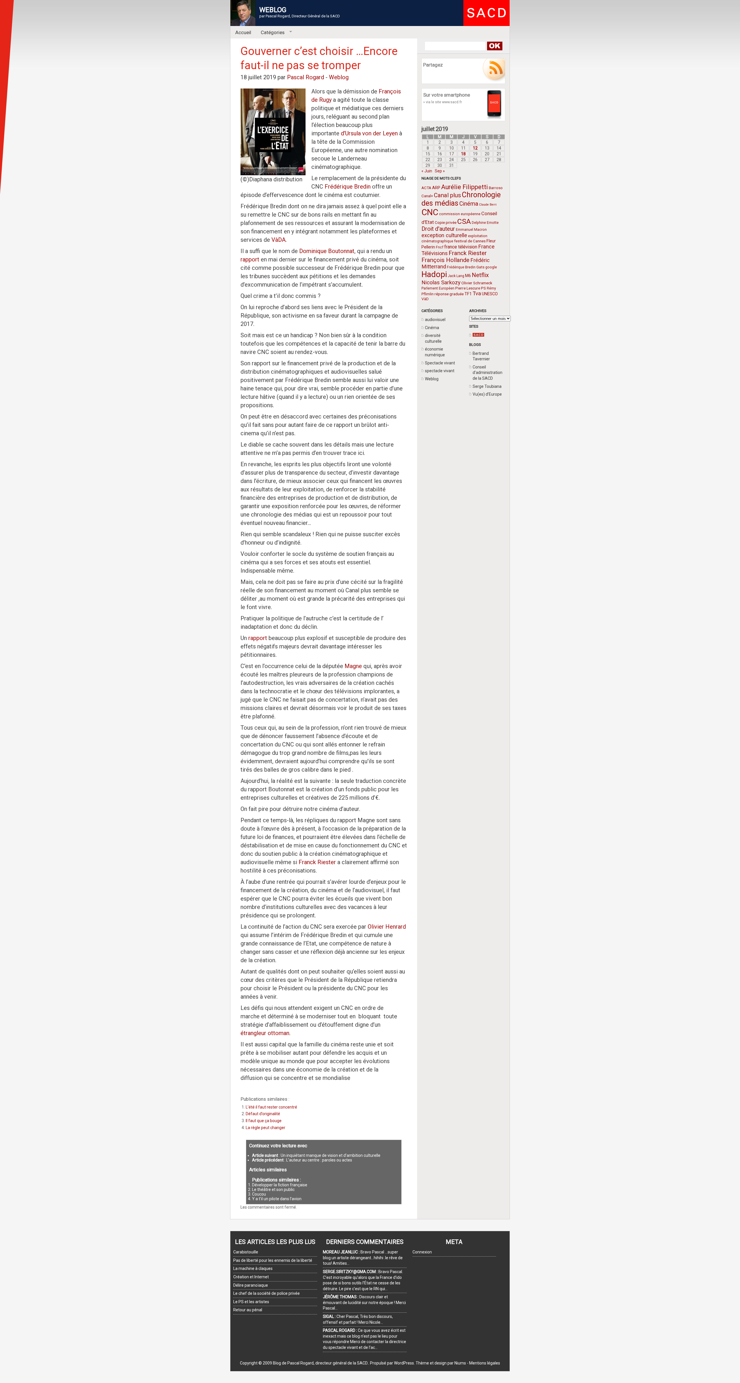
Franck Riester (468, 253)
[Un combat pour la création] (478, 335)
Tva (477, 293)
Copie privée (445, 222)
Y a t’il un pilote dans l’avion (276, 1198)
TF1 (468, 293)
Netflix (480, 275)
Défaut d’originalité (263, 1113)
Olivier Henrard (387, 926)
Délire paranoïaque (250, 1285)
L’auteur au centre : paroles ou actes (319, 1160)
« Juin (426, 171)
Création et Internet (251, 1277)
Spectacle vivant (440, 363)
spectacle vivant (439, 370)
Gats (480, 267)
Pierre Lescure (467, 288)
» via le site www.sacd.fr (442, 102)
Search (494, 46)
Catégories (270, 32)
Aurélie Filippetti (464, 187)
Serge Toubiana (487, 386)
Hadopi (434, 274)
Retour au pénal (247, 1310)
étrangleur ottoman (264, 1033)
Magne (353, 666)
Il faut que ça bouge (264, 1120)
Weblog (432, 379)
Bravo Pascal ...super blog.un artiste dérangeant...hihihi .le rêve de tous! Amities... (363, 1258)
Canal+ (427, 195)
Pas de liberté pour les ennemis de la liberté (272, 1260)
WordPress (404, 1363)
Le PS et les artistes (251, 1301)
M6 (468, 275)
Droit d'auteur (438, 229)
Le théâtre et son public (273, 1189)
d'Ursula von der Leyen (369, 133)
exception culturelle (444, 235)
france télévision (460, 247)
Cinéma (468, 203)
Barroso (496, 187)
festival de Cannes (470, 241)
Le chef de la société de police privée (266, 1293)
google (491, 267)
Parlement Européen (437, 288)
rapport (250, 259)
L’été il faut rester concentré (271, 1107)
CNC (429, 212)
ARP (436, 187)
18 (463, 154)
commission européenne (459, 214)
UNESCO (490, 293)
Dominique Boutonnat (326, 251)
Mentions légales (484, 1363)
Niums (460, 1363)
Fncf (439, 247)
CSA (464, 221)
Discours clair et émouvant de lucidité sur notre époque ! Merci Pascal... (364, 1302)
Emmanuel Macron (471, 230)
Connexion (422, 1252)
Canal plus (447, 195)
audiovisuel (435, 319)
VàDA (278, 239)
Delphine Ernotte (485, 223)
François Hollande (445, 260)
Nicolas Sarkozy (440, 282)
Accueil (243, 32)
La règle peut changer (265, 1127)
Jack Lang (456, 276)
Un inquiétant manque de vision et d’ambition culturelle (330, 1155)
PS (483, 288)
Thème (422, 1363)
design (440, 1363)
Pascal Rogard (305, 77)
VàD (425, 298)
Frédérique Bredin (461, 267)
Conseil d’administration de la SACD (487, 373)
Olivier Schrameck (476, 283)
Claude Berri (488, 204)
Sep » (440, 171)
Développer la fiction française (279, 1185)
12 (475, 148)
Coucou (259, 1194)
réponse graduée (449, 294)
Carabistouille (245, 1252)
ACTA (426, 187)
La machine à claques (253, 1268)
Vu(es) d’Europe (487, 394)
